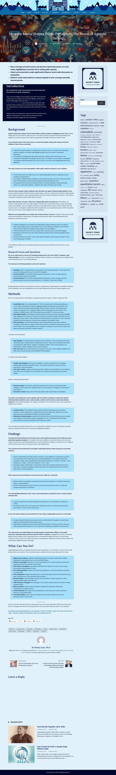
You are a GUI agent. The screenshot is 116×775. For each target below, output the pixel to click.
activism (89, 120)
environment (99, 144)
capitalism (84, 128)
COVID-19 (12, 629)
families (84, 150)
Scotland (95, 187)
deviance (89, 139)
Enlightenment (93, 144)
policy (45, 629)
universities (83, 201)
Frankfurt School (84, 152)
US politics (36, 631)
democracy (95, 137)
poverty (83, 178)
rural (86, 187)
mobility (83, 166)
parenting (100, 172)
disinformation (21, 629)
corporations (88, 135)
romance (82, 187)
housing (82, 159)
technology (21, 631)
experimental (89, 147)
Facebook (30, 629)
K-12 (90, 161)
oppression (86, 171)
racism (96, 184)
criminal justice (85, 137)
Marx (82, 163)
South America (85, 195)
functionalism (92, 152)
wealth (92, 204)
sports (93, 195)
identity (89, 159)
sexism (94, 190)
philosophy (86, 175)
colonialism (86, 132)
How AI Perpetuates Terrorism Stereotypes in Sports (28, 663)
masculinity (87, 163)
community (98, 132)
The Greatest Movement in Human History (47, 650)
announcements (93, 123)
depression (83, 139)
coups (93, 135)
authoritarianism (86, 126)
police (91, 175)
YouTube (44, 631)
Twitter (29, 631)
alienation (84, 123)
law (93, 161)
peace (81, 175)
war (89, 204)
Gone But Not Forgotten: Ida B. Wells (51, 727)
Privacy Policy (50, 772)
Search (82, 100)
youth (82, 207)
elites (98, 142)
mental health (95, 163)
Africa (96, 120)
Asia (102, 123)
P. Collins (94, 172)
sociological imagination (94, 192)
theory (83, 198)
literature (97, 161)
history (83, 155)
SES (89, 190)
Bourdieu (96, 126)
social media (13, 631)
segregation (83, 190)
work (101, 204)
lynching (102, 161)
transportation (95, 198)
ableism (82, 120)
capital (102, 126)
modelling (90, 166)
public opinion (54, 629)
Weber (97, 204)
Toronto (89, 198)
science (90, 187)
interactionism (84, 161)
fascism (90, 150)
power (88, 178)
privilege (94, 178)
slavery (100, 190)
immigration (38, 629)
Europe (83, 147)
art (99, 123)
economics (93, 142)
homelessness (91, 155)
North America (91, 169)
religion (103, 184)
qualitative (93, 181)
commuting (82, 135)
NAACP (96, 166)
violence (83, 204)
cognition (92, 128)
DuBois (82, 142)
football (94, 150)
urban (89, 201)
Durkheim (87, 142)
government (99, 152)
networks (83, 169)
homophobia (98, 156)
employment (84, 144)
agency (101, 120)
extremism (95, 147)
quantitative (63, 629)
